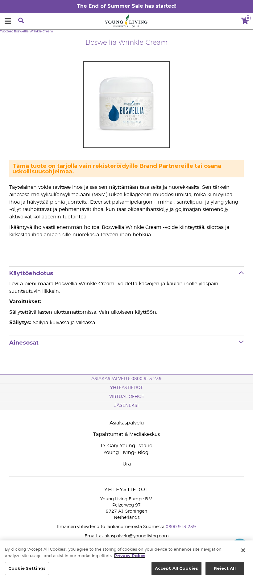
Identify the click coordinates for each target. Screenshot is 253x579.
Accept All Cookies (176, 568)
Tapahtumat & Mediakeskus (126, 434)
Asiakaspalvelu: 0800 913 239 (126, 379)
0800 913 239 (181, 527)
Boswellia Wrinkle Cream (33, 31)
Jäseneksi (126, 405)
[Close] (243, 550)
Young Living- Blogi (126, 452)
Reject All (224, 568)
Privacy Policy (129, 555)
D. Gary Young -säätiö (126, 445)
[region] (126, 559)
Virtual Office (126, 397)
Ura (126, 463)
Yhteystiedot (126, 388)
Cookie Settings (27, 568)
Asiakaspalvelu (127, 422)
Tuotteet (6, 31)
